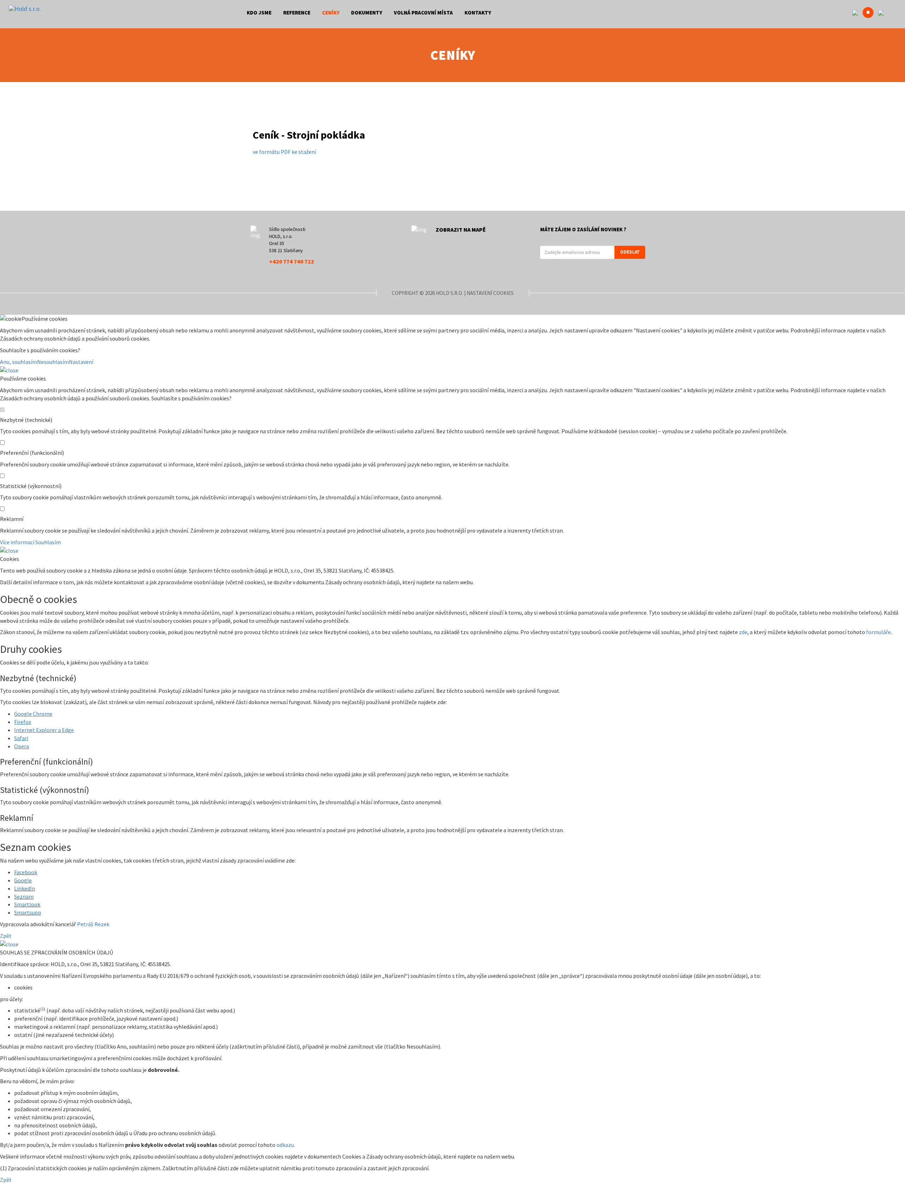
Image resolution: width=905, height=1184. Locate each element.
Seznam (24, 896)
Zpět (6, 935)
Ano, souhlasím (18, 361)
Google (23, 880)
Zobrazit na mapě (461, 229)
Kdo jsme (259, 12)
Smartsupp (27, 912)
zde (743, 631)
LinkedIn (24, 888)
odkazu (285, 1144)
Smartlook (27, 904)
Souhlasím (48, 542)
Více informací (17, 542)
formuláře (878, 631)
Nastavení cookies (490, 293)
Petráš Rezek (93, 924)
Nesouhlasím (53, 361)
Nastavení (81, 361)
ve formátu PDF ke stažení (284, 151)
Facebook (25, 872)
